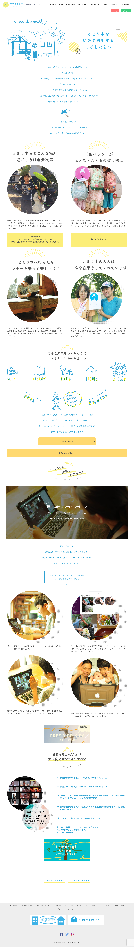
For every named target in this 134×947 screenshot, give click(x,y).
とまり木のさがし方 (65, 453)
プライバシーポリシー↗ (65, 909)
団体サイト (113, 5)
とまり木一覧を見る (67, 441)
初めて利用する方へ (56, 5)
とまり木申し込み (95, 5)
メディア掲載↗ (105, 905)
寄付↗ (94, 905)
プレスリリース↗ (120, 905)
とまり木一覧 (70, 5)
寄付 (105, 5)
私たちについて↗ (83, 905)
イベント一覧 (82, 5)
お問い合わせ (124, 5)
